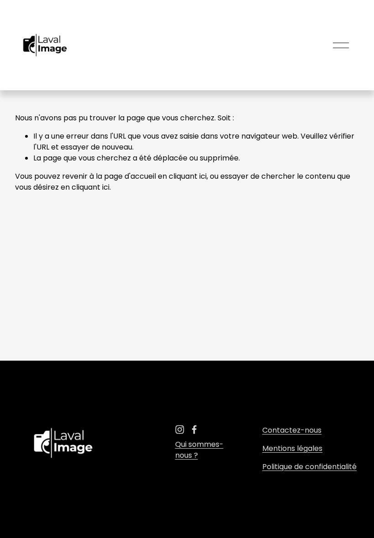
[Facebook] (194, 429)
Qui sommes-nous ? (199, 449)
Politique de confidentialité (309, 466)
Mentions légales (292, 448)
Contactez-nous (292, 430)
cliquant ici (188, 176)
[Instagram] (179, 429)
